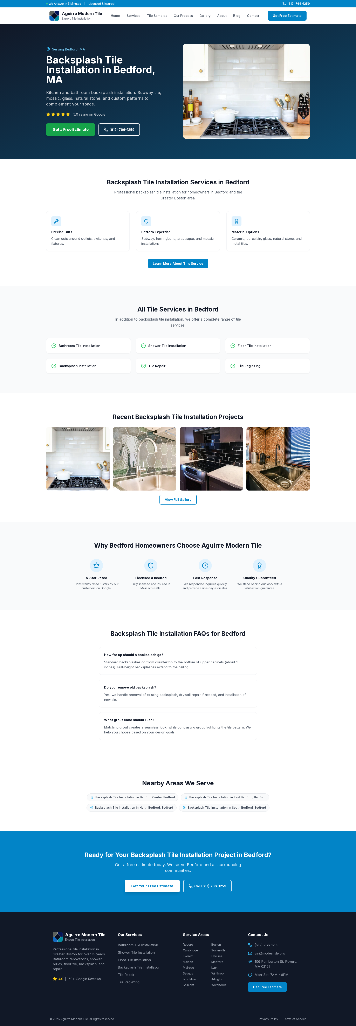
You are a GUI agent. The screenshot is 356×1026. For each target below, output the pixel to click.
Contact (253, 16)
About (222, 16)
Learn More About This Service (178, 263)
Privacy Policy (268, 1019)
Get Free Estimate (287, 16)
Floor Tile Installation (134, 960)
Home (115, 16)
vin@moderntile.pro (270, 953)
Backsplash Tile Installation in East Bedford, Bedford (227, 797)
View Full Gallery (178, 500)
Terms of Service (295, 1019)
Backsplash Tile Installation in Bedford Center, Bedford (135, 797)
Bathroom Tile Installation (138, 945)
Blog (236, 16)
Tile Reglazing (128, 982)
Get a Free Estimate (71, 129)
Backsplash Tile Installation (139, 967)
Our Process (183, 16)
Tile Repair (126, 975)
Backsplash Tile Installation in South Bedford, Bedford (226, 807)
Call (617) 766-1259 (210, 886)
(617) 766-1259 (298, 3)
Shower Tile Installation (136, 952)
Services (133, 16)
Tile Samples (157, 16)
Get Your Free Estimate (152, 886)
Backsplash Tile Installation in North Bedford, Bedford (134, 807)
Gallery (205, 16)
